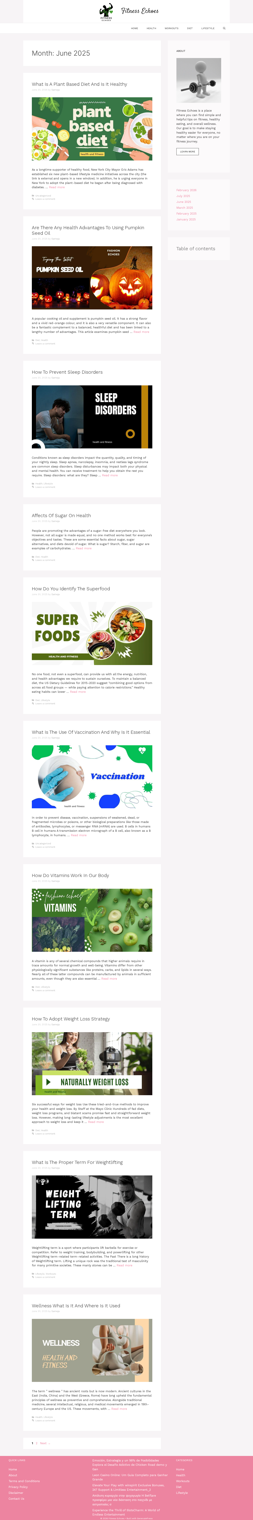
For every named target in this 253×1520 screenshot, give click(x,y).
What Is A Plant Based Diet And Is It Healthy (79, 84)
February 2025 (186, 213)
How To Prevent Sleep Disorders (67, 372)
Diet (190, 28)
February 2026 (186, 190)
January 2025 (186, 219)
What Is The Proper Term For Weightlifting (77, 1162)
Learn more (187, 151)
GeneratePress (145, 1518)
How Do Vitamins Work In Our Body (70, 875)
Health (151, 28)
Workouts (171, 28)
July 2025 (183, 196)
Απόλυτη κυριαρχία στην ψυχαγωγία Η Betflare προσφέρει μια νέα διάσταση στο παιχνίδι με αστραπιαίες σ (124, 1500)
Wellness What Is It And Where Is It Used (76, 1306)
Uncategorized (43, 195)
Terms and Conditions (24, 1481)
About (13, 1475)
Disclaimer (16, 1493)
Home (134, 28)
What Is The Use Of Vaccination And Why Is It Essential (91, 732)
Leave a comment (45, 199)
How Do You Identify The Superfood (71, 589)
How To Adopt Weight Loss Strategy (71, 1019)
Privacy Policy (18, 1487)
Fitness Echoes (140, 11)
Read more (57, 187)
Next (45, 1443)
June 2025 (183, 202)
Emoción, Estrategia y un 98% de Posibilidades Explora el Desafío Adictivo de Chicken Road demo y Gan (129, 1465)
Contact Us (16, 1498)
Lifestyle (207, 28)
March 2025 (184, 207)
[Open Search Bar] (224, 28)
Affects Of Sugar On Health (61, 515)
